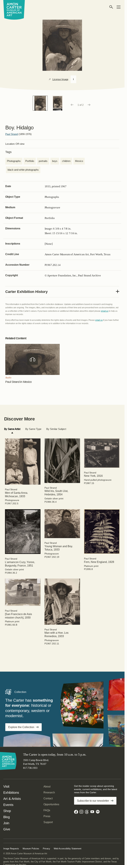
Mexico (79, 161)
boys (54, 161)
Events (8, 805)
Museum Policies (31, 848)
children (66, 161)
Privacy (46, 848)
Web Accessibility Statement (67, 848)
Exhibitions (11, 792)
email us (104, 311)
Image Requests (11, 848)
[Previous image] (72, 105)
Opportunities (51, 804)
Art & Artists (12, 798)
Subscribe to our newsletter (93, 800)
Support (48, 822)
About (46, 786)
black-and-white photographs (23, 169)
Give (6, 829)
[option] (40, 103)
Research (49, 792)
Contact (48, 798)
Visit (6, 786)
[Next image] (89, 105)
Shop (7, 811)
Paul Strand (11, 134)
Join (6, 823)
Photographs (14, 161)
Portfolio (29, 161)
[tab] (12, 429)
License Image (60, 79)
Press (46, 816)
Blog (6, 817)
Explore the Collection (21, 727)
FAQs (46, 810)
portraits (43, 161)
